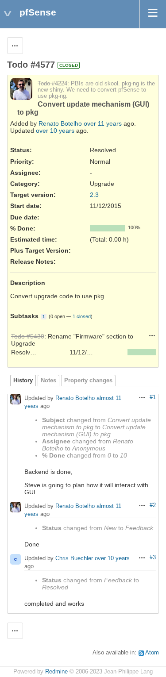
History (23, 380)
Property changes (88, 380)
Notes (48, 380)
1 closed (82, 316)
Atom (152, 653)
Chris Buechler (74, 558)
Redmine (56, 672)
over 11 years (103, 123)
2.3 (94, 194)
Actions (152, 335)
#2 (153, 505)
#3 (153, 557)
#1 (153, 397)
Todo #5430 (27, 336)
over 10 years (55, 130)
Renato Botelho (60, 123)
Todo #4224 (52, 84)
